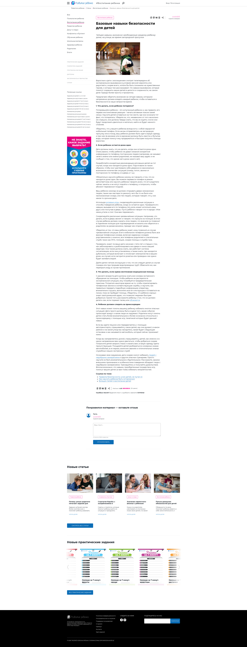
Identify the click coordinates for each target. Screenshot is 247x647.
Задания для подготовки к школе (77, 98)
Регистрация (175, 3)
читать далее (73, 514)
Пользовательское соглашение (105, 618)
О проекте (99, 624)
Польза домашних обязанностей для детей (166, 502)
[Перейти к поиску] (123, 3)
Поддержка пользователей (104, 621)
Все (68, 15)
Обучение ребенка (75, 37)
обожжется (135, 300)
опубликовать (103, 442)
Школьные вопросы (75, 41)
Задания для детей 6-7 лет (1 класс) (77, 101)
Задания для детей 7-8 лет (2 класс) (77, 103)
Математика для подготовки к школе (78, 116)
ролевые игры (112, 202)
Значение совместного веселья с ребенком (136, 502)
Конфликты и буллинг (76, 34)
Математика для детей (74, 111)
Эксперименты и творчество (77, 78)
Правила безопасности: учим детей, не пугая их (120, 377)
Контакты (99, 629)
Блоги (69, 52)
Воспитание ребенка (109, 3)
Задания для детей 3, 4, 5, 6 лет (76, 96)
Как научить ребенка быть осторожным (117, 379)
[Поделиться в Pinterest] (154, 17)
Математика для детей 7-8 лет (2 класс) (79, 122)
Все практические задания (80, 592)
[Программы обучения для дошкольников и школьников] (79, 175)
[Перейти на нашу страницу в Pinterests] (125, 620)
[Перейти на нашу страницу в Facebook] (121, 620)
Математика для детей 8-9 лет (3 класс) (79, 124)
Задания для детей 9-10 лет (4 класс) (78, 109)
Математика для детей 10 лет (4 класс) (78, 127)
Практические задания (75, 62)
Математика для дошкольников (76, 114)
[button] (68, 567)
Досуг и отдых (72, 30)
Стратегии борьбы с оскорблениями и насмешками (106, 503)
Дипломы (70, 74)
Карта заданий (100, 632)
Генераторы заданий (74, 66)
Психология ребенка (75, 18)
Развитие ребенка (74, 26)
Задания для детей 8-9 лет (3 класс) (77, 106)
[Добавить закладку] (163, 17)
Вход (167, 3)
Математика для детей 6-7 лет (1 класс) (78, 119)
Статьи (69, 82)
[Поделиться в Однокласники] (159, 17)
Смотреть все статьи (80, 526)
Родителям (71, 49)
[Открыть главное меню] (68, 3)
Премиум (99, 626)
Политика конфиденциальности (106, 616)
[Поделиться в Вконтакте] (156, 17)
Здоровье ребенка (74, 45)
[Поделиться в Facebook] (151, 17)
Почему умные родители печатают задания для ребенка (79, 503)
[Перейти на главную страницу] (82, 3)
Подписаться (175, 621)
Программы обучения (75, 70)
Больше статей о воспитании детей (115, 381)
